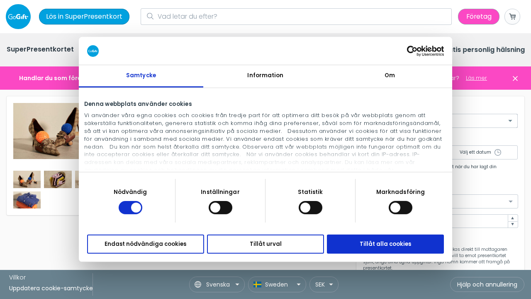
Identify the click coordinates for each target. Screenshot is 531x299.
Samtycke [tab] (141, 75)
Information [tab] (265, 75)
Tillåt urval (266, 244)
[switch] (220, 207)
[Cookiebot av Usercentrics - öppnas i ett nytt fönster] (407, 50)
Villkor (17, 277)
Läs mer (476, 77)
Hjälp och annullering (487, 284)
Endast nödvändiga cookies (145, 244)
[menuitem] (40, 50)
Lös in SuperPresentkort (84, 16)
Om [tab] (390, 75)
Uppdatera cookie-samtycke (51, 288)
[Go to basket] (512, 17)
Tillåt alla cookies (385, 244)
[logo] (20, 16)
